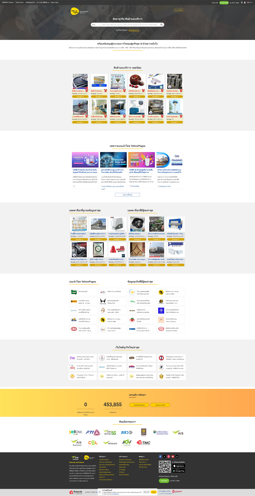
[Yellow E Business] (160, 456)
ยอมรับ (153, 492)
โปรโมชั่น (121, 472)
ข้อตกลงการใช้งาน (104, 469)
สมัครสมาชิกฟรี (160, 405)
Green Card (54, 2)
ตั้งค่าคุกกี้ (146, 492)
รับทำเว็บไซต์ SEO (124, 474)
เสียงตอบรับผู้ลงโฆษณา (105, 472)
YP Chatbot (122, 469)
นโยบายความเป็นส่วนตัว (105, 462)
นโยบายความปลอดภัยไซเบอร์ (107, 464)
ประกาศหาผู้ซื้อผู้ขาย (42, 2)
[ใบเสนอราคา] (241, 2)
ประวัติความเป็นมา (104, 459)
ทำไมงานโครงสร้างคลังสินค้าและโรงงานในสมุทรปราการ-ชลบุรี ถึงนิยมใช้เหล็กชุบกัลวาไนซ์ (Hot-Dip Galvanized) (169, 173)
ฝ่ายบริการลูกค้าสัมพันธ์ (145, 464)
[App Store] (179, 466)
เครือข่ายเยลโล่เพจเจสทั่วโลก (106, 474)
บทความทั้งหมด (127, 195)
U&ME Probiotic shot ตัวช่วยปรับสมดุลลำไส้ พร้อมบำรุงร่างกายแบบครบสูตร (85, 172)
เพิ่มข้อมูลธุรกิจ (30, 2)
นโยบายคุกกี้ (102, 467)
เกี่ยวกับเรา (102, 456)
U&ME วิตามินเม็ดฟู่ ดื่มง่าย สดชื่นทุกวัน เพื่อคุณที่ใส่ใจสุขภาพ (141, 171)
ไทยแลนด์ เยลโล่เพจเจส (76, 462)
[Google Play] (179, 471)
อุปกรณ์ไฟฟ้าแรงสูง (109, 186)
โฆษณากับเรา (20, 2)
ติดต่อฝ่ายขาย (134, 30)
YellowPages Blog (124, 464)
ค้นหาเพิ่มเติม (179, 10)
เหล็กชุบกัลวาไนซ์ (164, 186)
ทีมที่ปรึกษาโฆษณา (8, 2)
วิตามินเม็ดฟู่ (135, 186)
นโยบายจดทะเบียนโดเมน (105, 479)
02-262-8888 (224, 3)
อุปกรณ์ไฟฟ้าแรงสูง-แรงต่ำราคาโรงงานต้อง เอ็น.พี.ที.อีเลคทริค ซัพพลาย (112, 172)
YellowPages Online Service (126, 462)
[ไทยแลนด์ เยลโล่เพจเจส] (164, 456)
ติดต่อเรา (142, 456)
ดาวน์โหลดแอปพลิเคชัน (178, 462)
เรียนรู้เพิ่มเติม (115, 494)
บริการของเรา (123, 456)
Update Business (139, 405)
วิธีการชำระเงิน (143, 467)
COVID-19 (102, 477)
